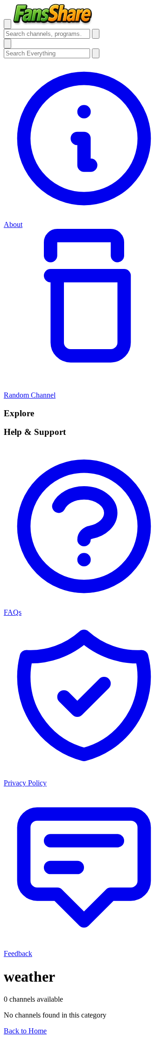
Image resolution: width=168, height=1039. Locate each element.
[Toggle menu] (7, 24)
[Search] (95, 34)
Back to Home (25, 1031)
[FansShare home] (53, 24)
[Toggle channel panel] (7, 43)
